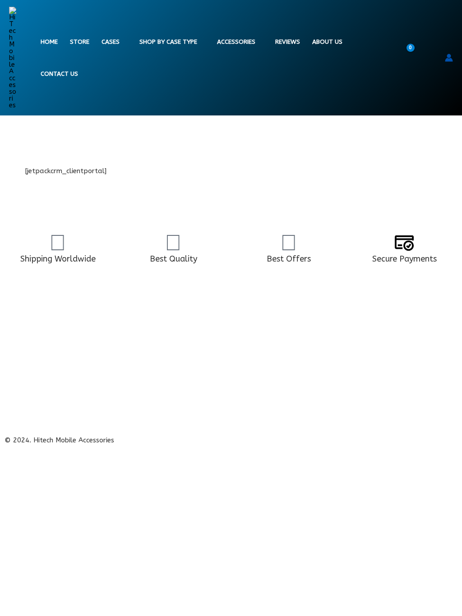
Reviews (287, 42)
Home (49, 42)
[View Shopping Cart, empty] (412, 57)
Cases (111, 42)
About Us (327, 42)
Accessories (236, 42)
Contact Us (59, 74)
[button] (432, 58)
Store (79, 42)
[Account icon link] (449, 58)
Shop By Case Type (168, 42)
